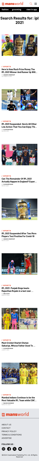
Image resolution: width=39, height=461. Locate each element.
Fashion (5, 9)
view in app (31, 9)
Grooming (16, 9)
